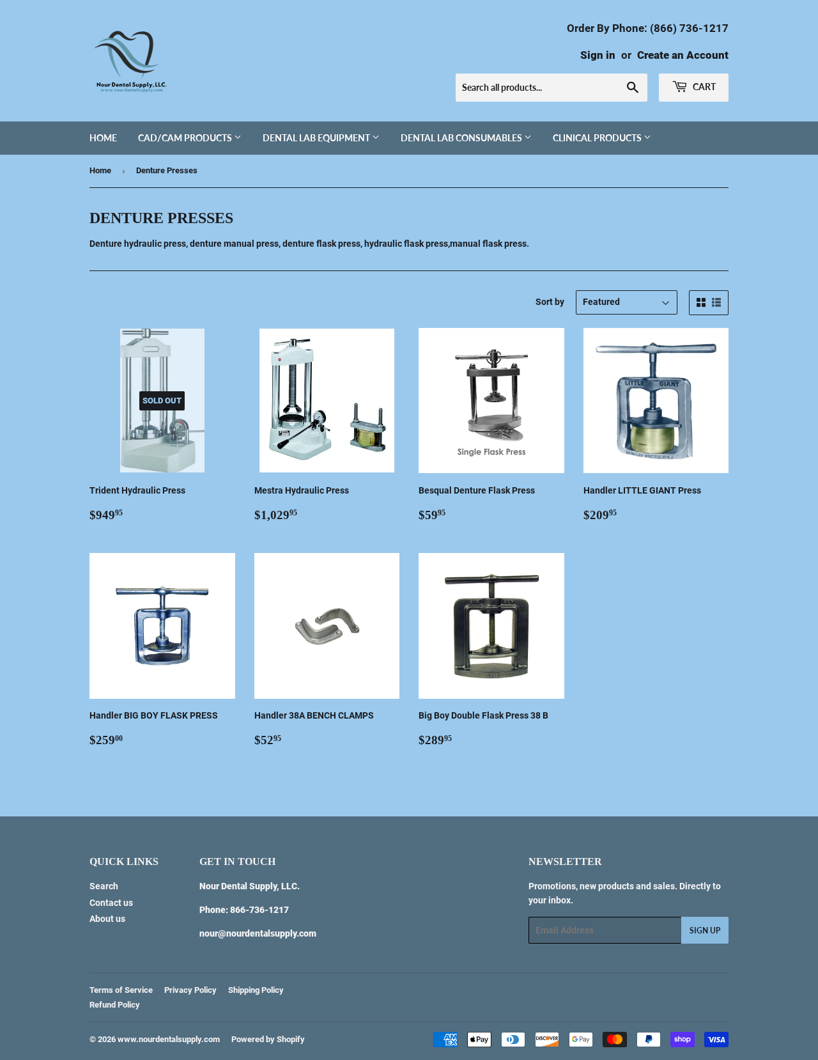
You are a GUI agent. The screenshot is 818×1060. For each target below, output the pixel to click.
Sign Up (705, 930)
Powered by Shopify (268, 1039)
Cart (703, 86)
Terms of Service (121, 990)
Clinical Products (598, 137)
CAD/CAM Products (186, 137)
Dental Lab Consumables (462, 137)
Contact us (111, 903)
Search (103, 886)
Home (103, 137)
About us (107, 919)
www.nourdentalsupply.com (169, 1039)
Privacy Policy (190, 990)
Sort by (550, 302)
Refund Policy (114, 1004)
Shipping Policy (256, 990)
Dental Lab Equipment (317, 137)
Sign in (597, 55)
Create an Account (683, 55)
